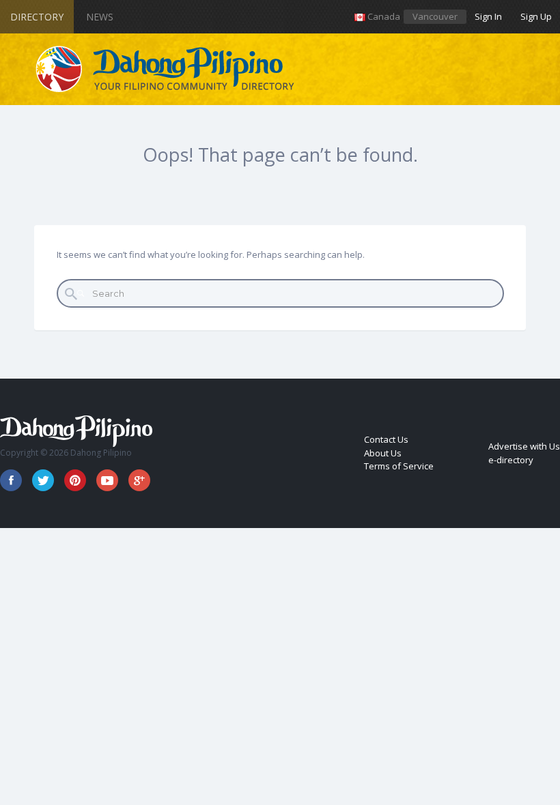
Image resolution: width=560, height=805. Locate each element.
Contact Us (386, 439)
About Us (383, 453)
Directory (37, 16)
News (99, 16)
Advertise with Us (524, 446)
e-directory (510, 460)
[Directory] (166, 69)
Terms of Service (399, 466)
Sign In (488, 16)
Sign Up (536, 16)
